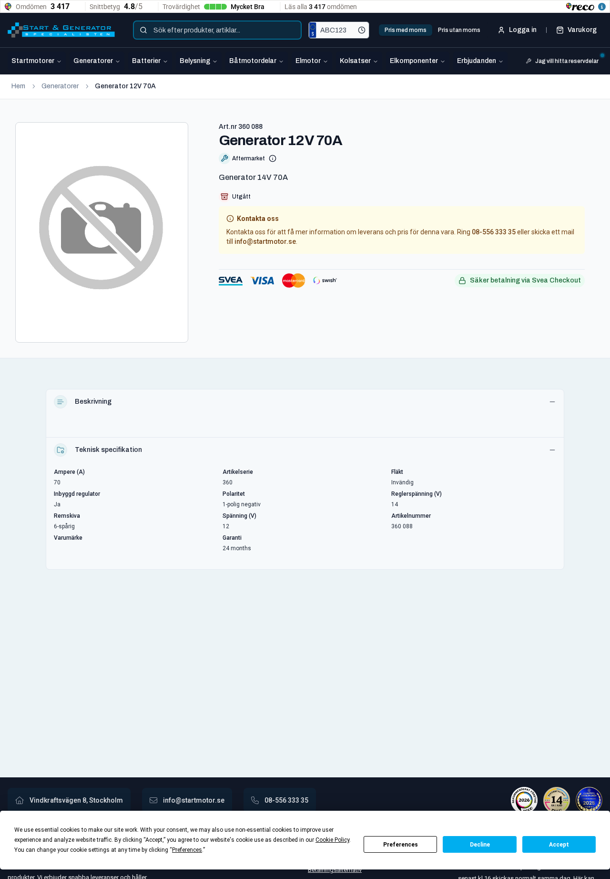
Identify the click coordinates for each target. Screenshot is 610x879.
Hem (18, 86)
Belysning (195, 60)
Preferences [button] (187, 850)
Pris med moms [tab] (406, 30)
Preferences (400, 844)
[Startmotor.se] (61, 30)
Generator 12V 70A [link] (125, 86)
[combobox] (217, 30)
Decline (480, 844)
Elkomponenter (414, 60)
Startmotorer (32, 60)
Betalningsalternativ (335, 869)
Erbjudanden (476, 60)
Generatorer (93, 60)
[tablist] (432, 30)
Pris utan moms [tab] (459, 30)
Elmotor (308, 60)
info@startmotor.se (265, 241)
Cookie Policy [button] (332, 840)
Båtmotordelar (252, 60)
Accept (559, 844)
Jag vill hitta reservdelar (567, 61)
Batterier (146, 60)
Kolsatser (355, 60)
